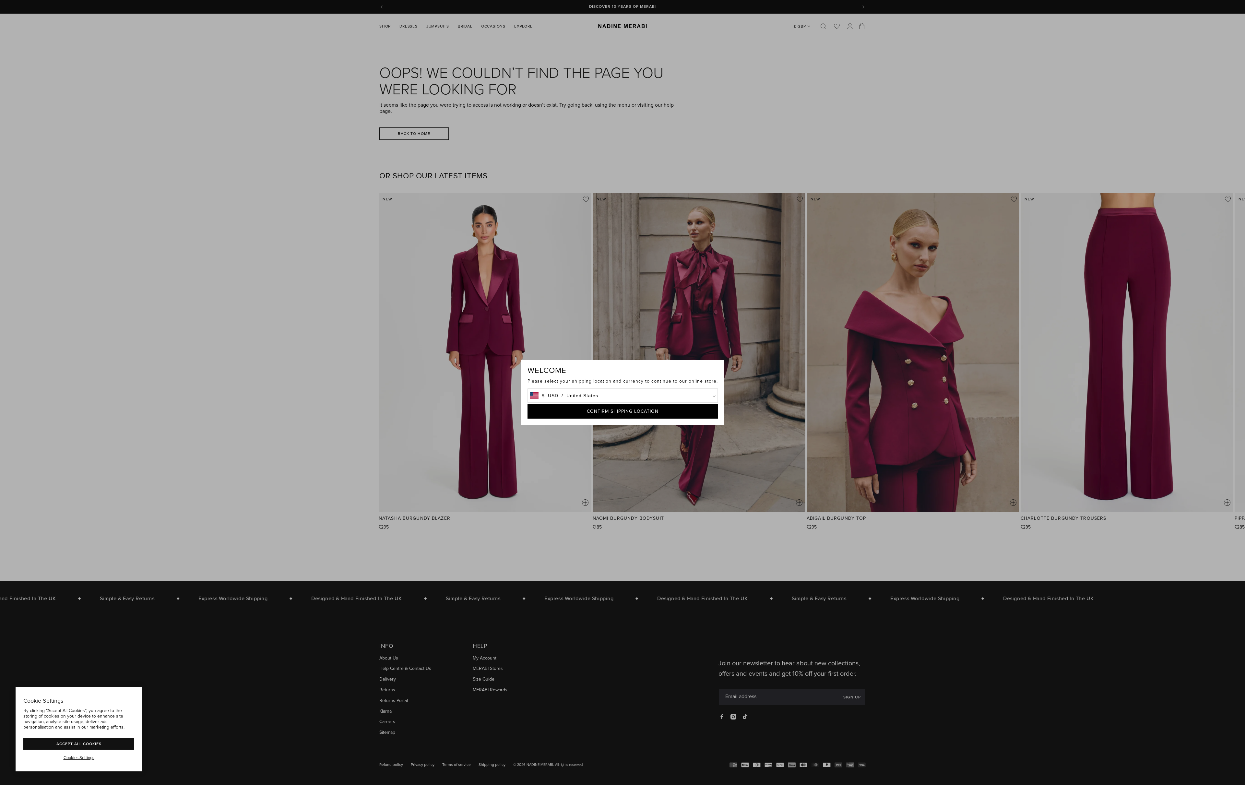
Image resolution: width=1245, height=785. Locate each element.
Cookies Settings (79, 758)
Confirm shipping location (622, 411)
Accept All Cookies (78, 743)
